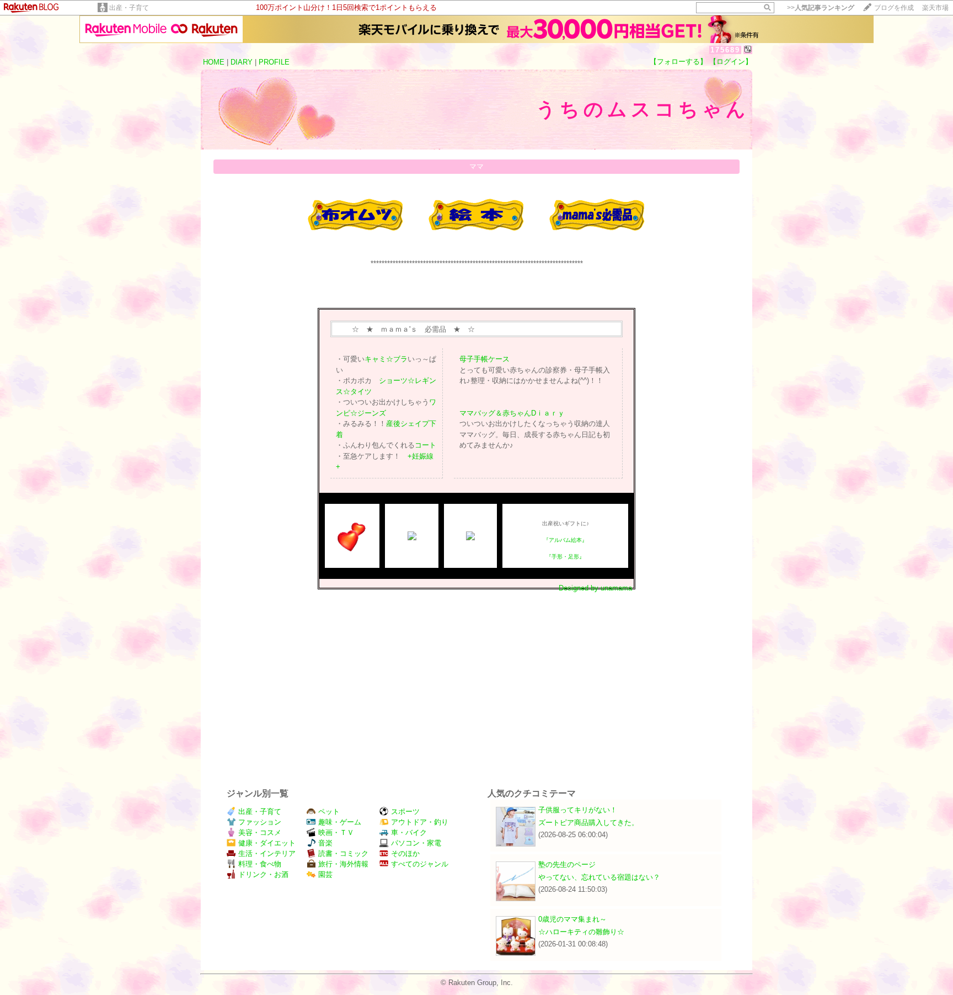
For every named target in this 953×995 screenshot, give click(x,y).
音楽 (325, 843)
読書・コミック (343, 853)
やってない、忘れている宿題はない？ (599, 877)
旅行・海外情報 (343, 864)
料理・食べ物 (259, 864)
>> (820, 8)
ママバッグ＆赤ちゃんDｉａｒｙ (512, 413)
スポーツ (405, 811)
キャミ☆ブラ (386, 359)
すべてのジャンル (419, 864)
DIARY (242, 62)
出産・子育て (129, 8)
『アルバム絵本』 (565, 540)
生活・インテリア (267, 853)
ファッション (259, 822)
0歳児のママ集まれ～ (572, 919)
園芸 (325, 874)
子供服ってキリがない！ (577, 810)
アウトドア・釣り (419, 822)
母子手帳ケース (484, 359)
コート (425, 445)
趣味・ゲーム (339, 822)
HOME (213, 62)
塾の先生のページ (567, 864)
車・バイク (409, 832)
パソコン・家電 (416, 843)
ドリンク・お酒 (263, 874)
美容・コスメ (259, 832)
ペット (329, 811)
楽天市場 (935, 8)
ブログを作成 (894, 8)
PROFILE (274, 62)
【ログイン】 (730, 61)
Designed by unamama (595, 588)
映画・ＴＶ (336, 832)
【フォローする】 (678, 61)
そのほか (405, 853)
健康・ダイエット (267, 843)
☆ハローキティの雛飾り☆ (581, 932)
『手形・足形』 (565, 557)
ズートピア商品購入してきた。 (588, 822)
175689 (725, 50)
